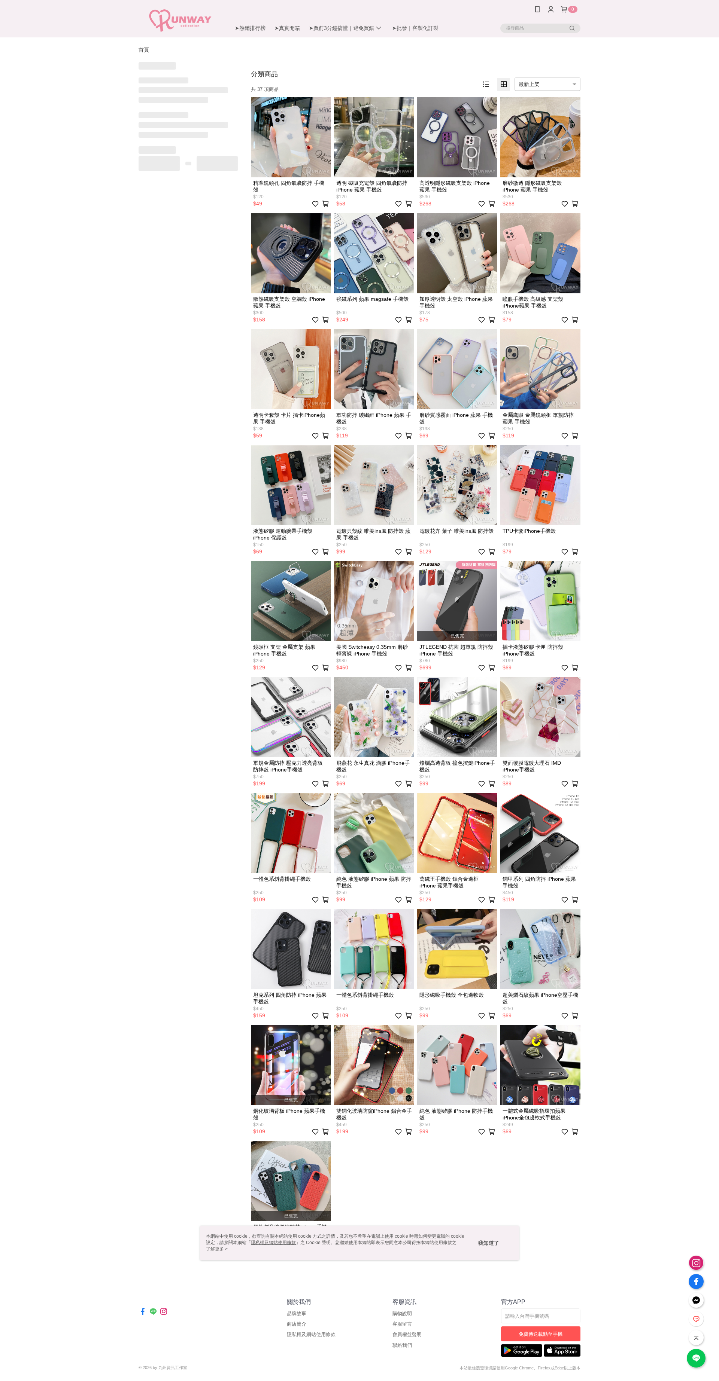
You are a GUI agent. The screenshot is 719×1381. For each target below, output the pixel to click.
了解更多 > (217, 1249)
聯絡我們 (402, 1345)
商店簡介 (296, 1324)
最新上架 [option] (529, 84)
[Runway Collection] (180, 19)
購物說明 (402, 1313)
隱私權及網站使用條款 (311, 1334)
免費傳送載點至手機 (540, 1334)
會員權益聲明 (407, 1334)
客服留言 (402, 1324)
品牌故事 (296, 1313)
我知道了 (488, 1243)
